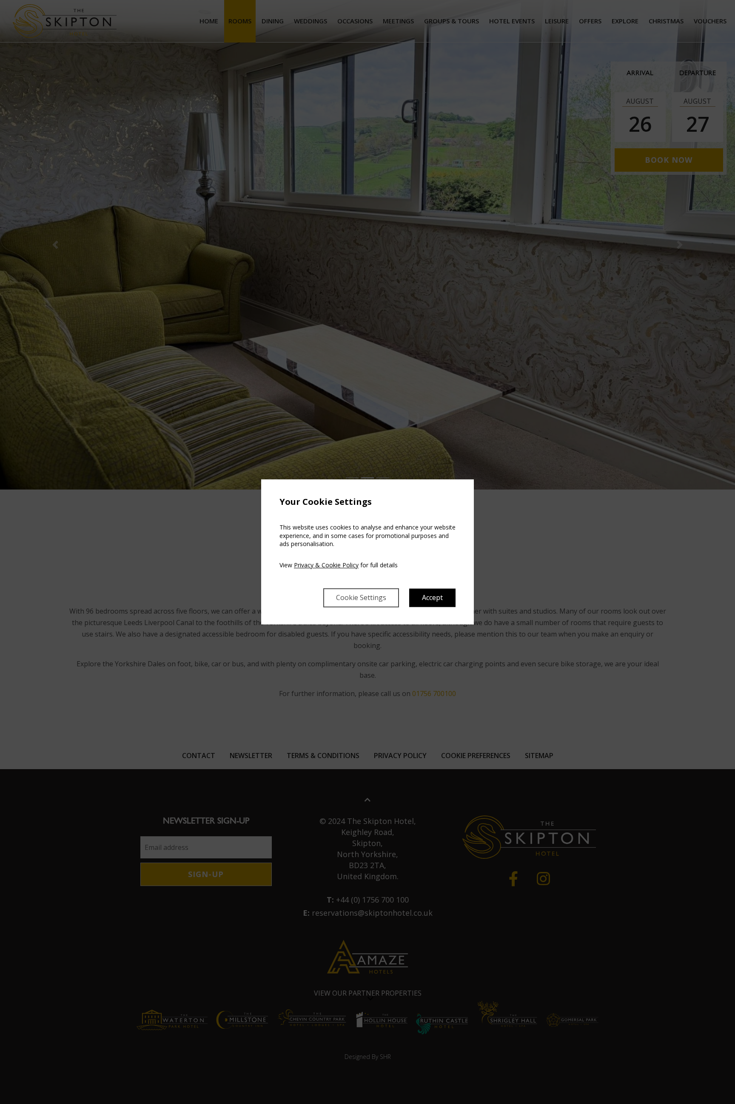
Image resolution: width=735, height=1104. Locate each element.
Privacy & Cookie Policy (326, 565)
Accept (432, 598)
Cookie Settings (361, 598)
